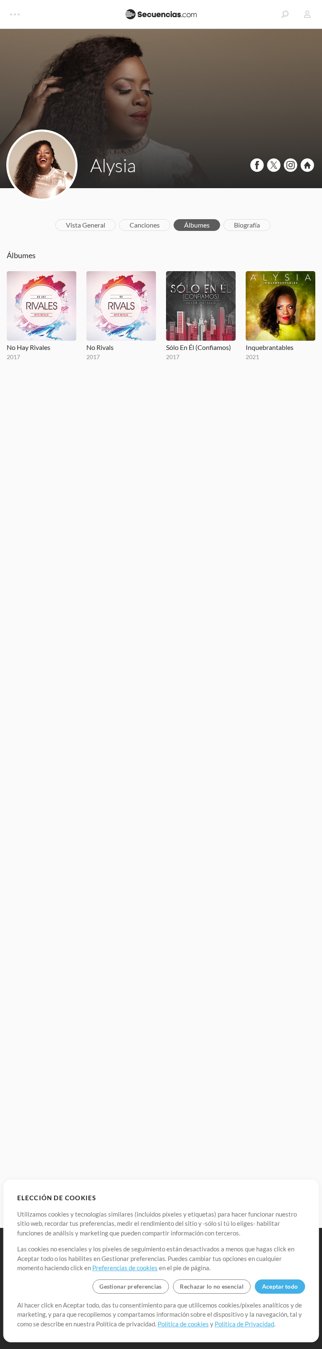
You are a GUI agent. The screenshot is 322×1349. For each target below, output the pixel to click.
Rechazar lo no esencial (211, 1286)
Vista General (85, 225)
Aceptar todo (280, 1286)
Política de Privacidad (244, 1324)
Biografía (247, 225)
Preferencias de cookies (125, 1267)
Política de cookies (183, 1324)
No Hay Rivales (28, 347)
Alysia (113, 165)
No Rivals (100, 347)
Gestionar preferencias (130, 1286)
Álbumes (197, 225)
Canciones (145, 225)
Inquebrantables (269, 347)
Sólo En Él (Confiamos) (198, 347)
